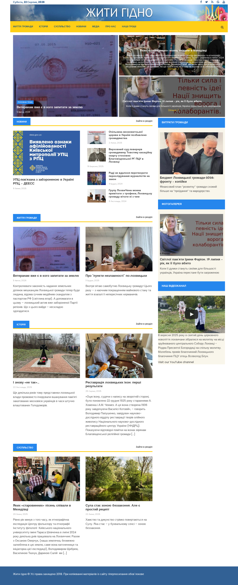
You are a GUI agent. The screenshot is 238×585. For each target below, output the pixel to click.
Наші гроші (129, 27)
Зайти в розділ (144, 121)
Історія (43, 27)
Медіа (95, 27)
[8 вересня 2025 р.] (191, 314)
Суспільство (62, 27)
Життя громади (23, 27)
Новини (81, 27)
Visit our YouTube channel (176, 362)
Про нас (110, 27)
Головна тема (25, 102)
